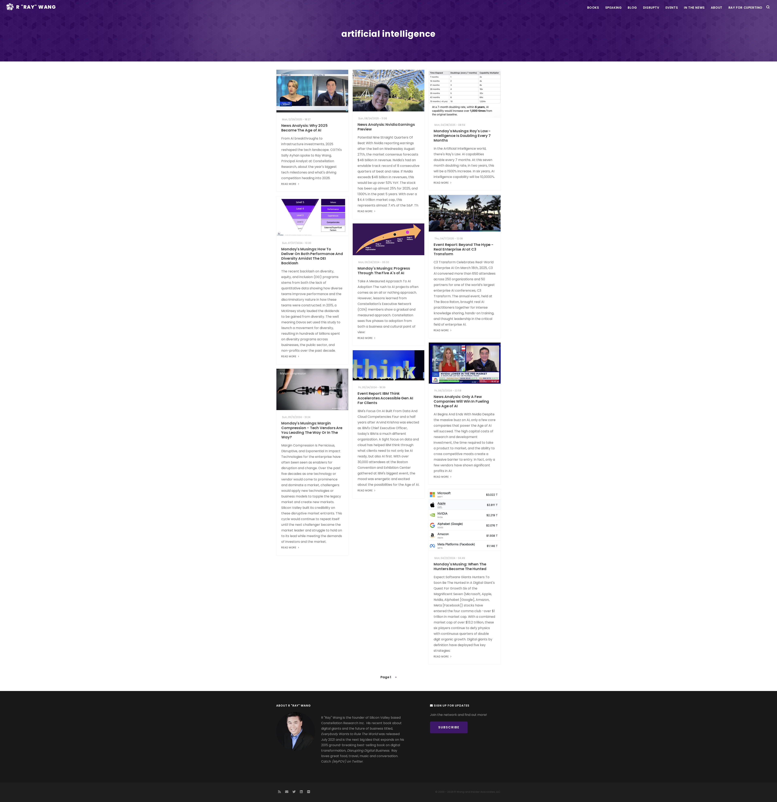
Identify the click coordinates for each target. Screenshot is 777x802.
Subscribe (448, 727)
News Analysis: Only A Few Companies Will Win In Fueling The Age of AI (461, 401)
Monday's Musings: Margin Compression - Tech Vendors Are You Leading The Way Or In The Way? (311, 430)
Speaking (613, 7)
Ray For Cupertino (745, 7)
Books (593, 7)
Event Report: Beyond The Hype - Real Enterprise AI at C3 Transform (464, 249)
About (716, 7)
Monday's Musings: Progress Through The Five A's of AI (384, 270)
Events (672, 7)
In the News (694, 7)
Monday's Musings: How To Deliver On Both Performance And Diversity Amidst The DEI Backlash (312, 256)
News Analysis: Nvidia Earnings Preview (386, 127)
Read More (289, 184)
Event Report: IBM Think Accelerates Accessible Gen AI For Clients (385, 398)
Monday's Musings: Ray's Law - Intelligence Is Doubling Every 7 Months (462, 135)
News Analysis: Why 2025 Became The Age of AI (304, 128)
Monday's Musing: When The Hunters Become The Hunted (460, 566)
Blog (632, 7)
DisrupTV (651, 7)
